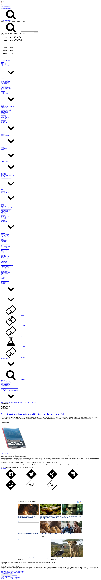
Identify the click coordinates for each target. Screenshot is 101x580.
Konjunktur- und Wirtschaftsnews (8, 84)
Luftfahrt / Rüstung (5, 267)
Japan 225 (3, 121)
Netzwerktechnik (4, 273)
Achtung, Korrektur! (5, 453)
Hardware (3, 254)
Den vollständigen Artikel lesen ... (8, 421)
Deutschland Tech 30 (5, 111)
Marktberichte (4, 86)
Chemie (2, 239)
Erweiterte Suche (6, 60)
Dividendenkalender (5, 176)
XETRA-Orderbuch (5, 189)
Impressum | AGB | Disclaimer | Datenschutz (10, 577)
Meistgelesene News (5, 83)
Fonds (22, 315)
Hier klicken (3, 468)
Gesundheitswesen (5, 249)
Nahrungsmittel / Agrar (6, 272)
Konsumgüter (3, 262)
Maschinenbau (4, 268)
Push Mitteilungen (4, 403)
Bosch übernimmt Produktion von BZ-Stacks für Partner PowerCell (33, 414)
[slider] (3, 409)
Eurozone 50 (3, 116)
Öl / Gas (2, 274)
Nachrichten (3, 63)
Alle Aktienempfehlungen (6, 88)
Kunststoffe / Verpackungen (7, 265)
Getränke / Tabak (4, 250)
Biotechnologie (4, 238)
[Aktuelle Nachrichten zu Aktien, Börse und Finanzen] (6, 8)
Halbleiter (3, 251)
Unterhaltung (3, 282)
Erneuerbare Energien (5, 244)
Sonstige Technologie (5, 279)
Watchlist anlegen (4, 389)
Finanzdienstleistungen (5, 246)
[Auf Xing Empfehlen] (52, 479)
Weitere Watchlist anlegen (6, 381)
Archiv (2, 149)
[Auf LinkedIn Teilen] (72, 479)
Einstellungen (3, 386)
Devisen (23, 357)
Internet (2, 260)
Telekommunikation (5, 281)
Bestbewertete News (5, 82)
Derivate (23, 336)
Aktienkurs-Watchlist (5, 384)
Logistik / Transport (5, 266)
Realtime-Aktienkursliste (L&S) (7, 175)
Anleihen (23, 325)
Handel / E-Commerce (5, 252)
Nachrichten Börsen (5, 572)
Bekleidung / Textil (5, 236)
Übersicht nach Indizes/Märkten (7, 106)
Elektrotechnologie (5, 242)
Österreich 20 (3, 120)
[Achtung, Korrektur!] (14, 452)
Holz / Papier (3, 255)
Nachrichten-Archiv (8, 573)
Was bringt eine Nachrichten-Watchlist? (9, 388)
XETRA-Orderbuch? (5, 192)
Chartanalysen (4, 89)
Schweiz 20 (3, 118)
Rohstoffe (3, 277)
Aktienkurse (3, 173)
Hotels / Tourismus (5, 256)
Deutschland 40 (4, 107)
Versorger (3, 283)
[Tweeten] (31, 479)
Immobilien (3, 257)
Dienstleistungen (4, 240)
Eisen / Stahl (3, 241)
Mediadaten (14, 575)
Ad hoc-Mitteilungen (5, 6)
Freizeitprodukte (4, 247)
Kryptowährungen (5, 358)
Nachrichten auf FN (5, 65)
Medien (2, 147)
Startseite (2, 62)
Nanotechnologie (4, 271)
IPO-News (3, 91)
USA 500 (3, 113)
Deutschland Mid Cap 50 (6, 110)
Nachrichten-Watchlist (5, 383)
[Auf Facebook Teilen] (11, 479)
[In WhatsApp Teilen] (11, 489)
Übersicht (3, 191)
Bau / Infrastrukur (4, 235)
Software (2, 278)
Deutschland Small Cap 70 (6, 108)
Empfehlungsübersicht (5, 87)
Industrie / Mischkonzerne (6, 258)
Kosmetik (3, 263)
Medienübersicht (4, 148)
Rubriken (3, 78)
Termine (2, 92)
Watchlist (23, 379)
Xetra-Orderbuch (11, 571)
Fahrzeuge (3, 245)
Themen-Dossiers (4, 93)
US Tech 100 (3, 115)
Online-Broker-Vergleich (6, 178)
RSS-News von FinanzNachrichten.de (9, 578)
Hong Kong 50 (4, 122)
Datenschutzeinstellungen (6, 575)
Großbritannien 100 (5, 117)
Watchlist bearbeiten (5, 385)
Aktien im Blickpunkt (5, 80)
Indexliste (3, 205)
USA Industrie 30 (4, 112)
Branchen (3, 134)
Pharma (2, 276)
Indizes (2, 105)
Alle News (3, 67)
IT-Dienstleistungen (5, 261)
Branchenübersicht (5, 135)
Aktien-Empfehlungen (14, 572)
